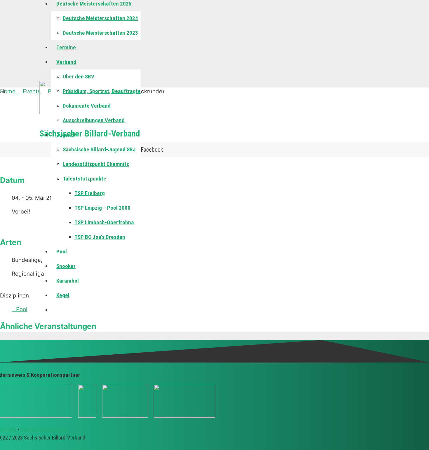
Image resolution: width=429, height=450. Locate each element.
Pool (21, 309)
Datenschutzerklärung (44, 429)
